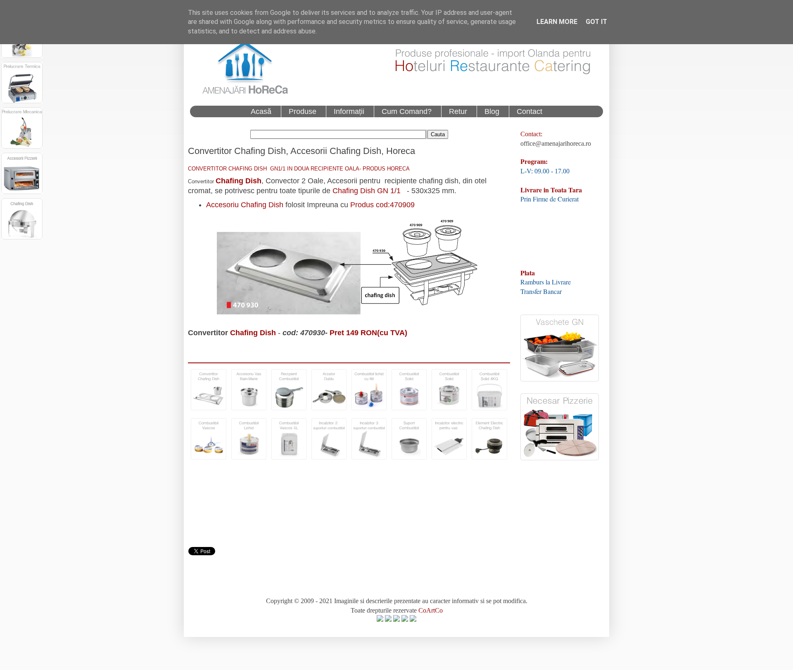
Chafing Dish (238, 181)
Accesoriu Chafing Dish (244, 205)
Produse (302, 111)
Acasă (261, 111)
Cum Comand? (407, 111)
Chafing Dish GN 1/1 (366, 191)
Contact (529, 111)
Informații (349, 111)
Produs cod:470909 (382, 205)
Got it (596, 22)
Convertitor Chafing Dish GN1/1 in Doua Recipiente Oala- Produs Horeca (299, 169)
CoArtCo (430, 610)
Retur (458, 111)
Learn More (557, 22)
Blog (491, 111)
